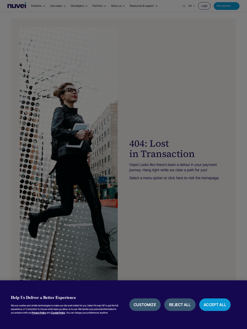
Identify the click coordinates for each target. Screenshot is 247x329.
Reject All (180, 304)
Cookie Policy (58, 312)
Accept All (215, 304)
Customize (145, 304)
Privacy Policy (39, 312)
